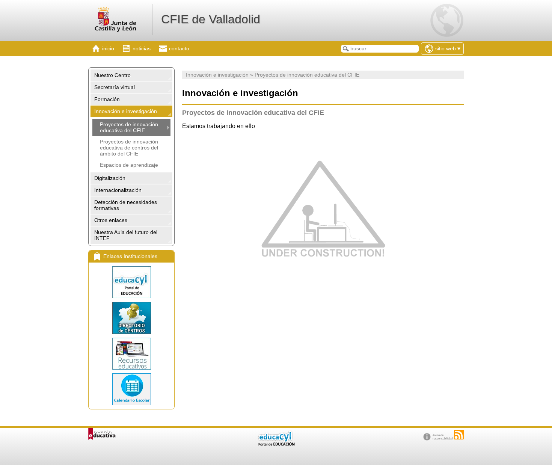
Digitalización (109, 178)
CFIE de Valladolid (210, 19)
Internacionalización (118, 190)
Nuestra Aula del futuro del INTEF (125, 235)
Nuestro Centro (112, 75)
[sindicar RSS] (459, 434)
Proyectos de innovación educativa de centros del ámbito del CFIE (129, 148)
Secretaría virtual (114, 87)
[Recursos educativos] (131, 354)
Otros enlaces (110, 220)
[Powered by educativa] (102, 434)
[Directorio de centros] (131, 318)
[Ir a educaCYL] (276, 444)
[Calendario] (131, 389)
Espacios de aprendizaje (129, 165)
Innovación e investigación (125, 111)
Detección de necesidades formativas (125, 205)
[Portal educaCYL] (131, 282)
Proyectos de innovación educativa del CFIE (129, 127)
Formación (107, 99)
